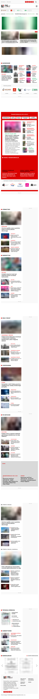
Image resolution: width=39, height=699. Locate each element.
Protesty (34, 71)
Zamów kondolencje (33, 655)
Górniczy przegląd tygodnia (8, 171)
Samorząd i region (21, 66)
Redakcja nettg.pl (23, 683)
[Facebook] (26, 2)
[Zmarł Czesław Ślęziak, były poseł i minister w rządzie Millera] (16, 74)
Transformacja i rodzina (25, 118)
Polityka (22, 71)
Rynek (3, 382)
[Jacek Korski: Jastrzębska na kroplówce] (5, 635)
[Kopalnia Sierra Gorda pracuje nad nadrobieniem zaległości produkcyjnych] (5, 536)
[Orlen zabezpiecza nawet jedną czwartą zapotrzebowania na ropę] (11, 558)
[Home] (5, 6)
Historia (13, 446)
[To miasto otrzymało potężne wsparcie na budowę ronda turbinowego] (24, 137)
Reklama (9, 1)
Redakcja (3, 1)
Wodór (12, 293)
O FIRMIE (27, 93)
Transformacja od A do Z (31, 122)
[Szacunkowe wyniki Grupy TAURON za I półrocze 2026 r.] (25, 150)
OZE (12, 286)
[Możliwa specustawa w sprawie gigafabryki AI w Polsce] (5, 392)
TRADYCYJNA (15, 624)
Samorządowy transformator (6, 118)
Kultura (4, 432)
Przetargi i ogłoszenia (31, 679)
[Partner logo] (7, 90)
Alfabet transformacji (33, 118)
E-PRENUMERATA (16, 626)
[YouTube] (29, 2)
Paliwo (4, 74)
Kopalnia (4, 226)
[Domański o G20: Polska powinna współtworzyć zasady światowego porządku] (11, 374)
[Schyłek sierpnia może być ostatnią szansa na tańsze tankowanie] (7, 69)
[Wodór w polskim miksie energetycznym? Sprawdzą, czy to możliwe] (5, 295)
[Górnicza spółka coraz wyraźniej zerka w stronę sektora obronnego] (11, 218)
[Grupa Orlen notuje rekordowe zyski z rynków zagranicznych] (5, 586)
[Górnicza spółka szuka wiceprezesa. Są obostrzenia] (5, 543)
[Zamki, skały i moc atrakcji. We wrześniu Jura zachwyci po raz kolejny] (5, 441)
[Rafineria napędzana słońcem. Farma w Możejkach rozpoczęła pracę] (5, 580)
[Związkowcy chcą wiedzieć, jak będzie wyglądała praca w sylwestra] (5, 530)
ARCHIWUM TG (16, 619)
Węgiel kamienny (15, 247)
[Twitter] (31, 2)
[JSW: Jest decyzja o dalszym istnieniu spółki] (5, 399)
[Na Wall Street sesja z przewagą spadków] (5, 405)
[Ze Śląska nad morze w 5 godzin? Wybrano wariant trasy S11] (5, 359)
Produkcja (13, 389)
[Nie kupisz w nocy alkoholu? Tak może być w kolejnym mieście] (16, 80)
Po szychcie (14, 439)
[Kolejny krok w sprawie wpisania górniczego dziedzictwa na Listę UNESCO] (11, 424)
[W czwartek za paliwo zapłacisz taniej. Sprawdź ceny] (28, 67)
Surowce (13, 240)
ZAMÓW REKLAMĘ (17, 621)
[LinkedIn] (27, 2)
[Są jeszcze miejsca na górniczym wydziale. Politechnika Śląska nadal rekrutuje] (5, 249)
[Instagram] (33, 2)
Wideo (22, 475)
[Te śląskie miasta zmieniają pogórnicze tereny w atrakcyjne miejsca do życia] (24, 130)
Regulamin (23, 685)
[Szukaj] (36, 2)
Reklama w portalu (23, 679)
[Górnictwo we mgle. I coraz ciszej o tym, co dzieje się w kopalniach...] (5, 649)
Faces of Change (18, 118)
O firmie (6, 93)
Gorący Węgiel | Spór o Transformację (27, 171)
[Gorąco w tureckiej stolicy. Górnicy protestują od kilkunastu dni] (28, 74)
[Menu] (36, 6)
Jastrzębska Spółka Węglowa (16, 634)
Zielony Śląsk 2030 (34, 79)
